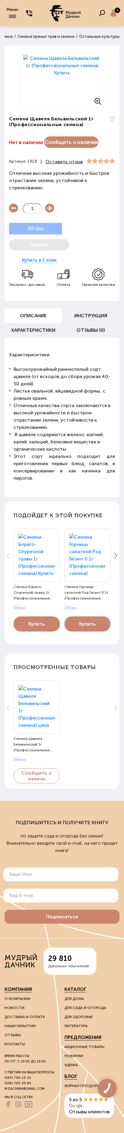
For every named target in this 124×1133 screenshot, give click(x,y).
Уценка (71, 1065)
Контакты (15, 1044)
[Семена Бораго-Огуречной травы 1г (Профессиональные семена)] (37, 555)
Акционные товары (84, 1047)
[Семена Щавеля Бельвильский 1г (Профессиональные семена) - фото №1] (62, 80)
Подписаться (62, 916)
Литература (76, 1026)
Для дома (74, 999)
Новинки (73, 1056)
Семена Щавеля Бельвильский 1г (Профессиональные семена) (32, 744)
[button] (115, 555)
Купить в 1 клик (39, 260)
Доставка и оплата (25, 1017)
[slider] (100, 161)
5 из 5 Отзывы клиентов (89, 1106)
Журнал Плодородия (86, 1086)
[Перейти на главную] (65, 13)
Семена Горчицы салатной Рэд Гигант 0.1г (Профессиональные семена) (86, 592)
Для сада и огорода (85, 1008)
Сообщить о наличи (36, 776)
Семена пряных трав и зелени (45, 36)
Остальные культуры (99, 36)
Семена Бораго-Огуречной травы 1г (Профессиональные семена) (32, 592)
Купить (36, 624)
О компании (17, 999)
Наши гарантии (20, 1026)
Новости (14, 1008)
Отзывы (13, 1035)
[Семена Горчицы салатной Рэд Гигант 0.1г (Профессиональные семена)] (87, 555)
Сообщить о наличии (71, 142)
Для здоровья (78, 1017)
